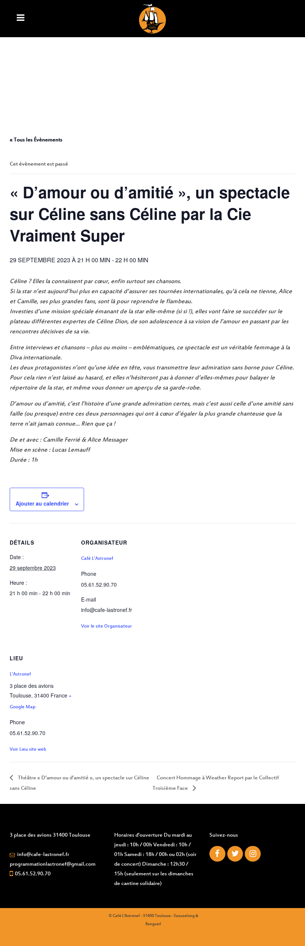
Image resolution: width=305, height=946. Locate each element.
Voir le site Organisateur (106, 626)
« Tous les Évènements (36, 140)
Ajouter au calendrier (42, 503)
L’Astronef (20, 674)
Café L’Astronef (97, 558)
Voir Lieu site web (28, 749)
